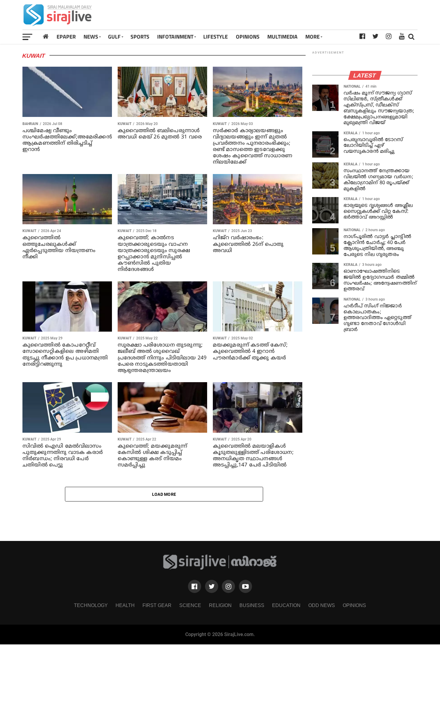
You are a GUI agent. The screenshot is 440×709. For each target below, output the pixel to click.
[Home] (45, 37)
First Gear (157, 605)
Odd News (321, 605)
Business (251, 605)
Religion (220, 605)
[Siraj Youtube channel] (245, 586)
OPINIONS (248, 37)
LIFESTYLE (215, 37)
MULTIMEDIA (282, 37)
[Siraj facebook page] (194, 586)
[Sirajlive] (220, 568)
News (91, 37)
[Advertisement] (298, 15)
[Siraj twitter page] (211, 586)
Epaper (66, 37)
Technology (91, 605)
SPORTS (140, 37)
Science (190, 605)
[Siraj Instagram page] (228, 586)
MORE (312, 37)
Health (125, 605)
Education (286, 605)
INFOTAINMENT (175, 37)
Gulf (114, 37)
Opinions (354, 605)
